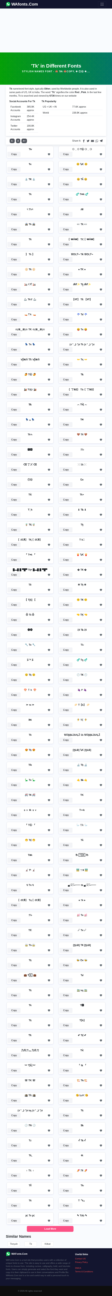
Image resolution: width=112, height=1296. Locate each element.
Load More (50, 1229)
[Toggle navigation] (102, 4)
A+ (24, 141)
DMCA (78, 1268)
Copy (14, 154)
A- (12, 141)
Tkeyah (14, 1244)
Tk (30, 1244)
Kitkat (47, 1244)
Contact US (80, 1258)
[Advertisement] (56, 30)
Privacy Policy (81, 1262)
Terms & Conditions (84, 1271)
